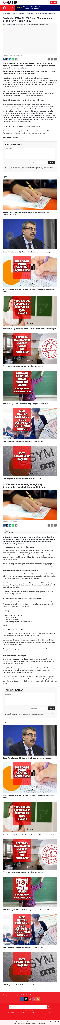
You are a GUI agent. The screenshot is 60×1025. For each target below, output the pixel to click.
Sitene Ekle (33, 995)
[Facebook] (4, 59)
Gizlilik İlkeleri (24, 995)
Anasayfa (7, 13)
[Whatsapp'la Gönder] (13, 59)
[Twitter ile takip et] (26, 999)
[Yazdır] (16, 59)
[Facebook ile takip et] (22, 999)
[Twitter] (7, 59)
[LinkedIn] (10, 59)
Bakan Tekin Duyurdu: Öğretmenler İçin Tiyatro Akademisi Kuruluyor (33, 7)
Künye (11, 995)
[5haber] (10, 2)
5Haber (11, 532)
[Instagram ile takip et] (34, 999)
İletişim (17, 995)
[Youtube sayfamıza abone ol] (30, 999)
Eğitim (13, 13)
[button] (49, 59)
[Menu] (51, 2)
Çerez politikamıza (37, 1023)
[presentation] (9, 8)
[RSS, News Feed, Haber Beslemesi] (38, 999)
